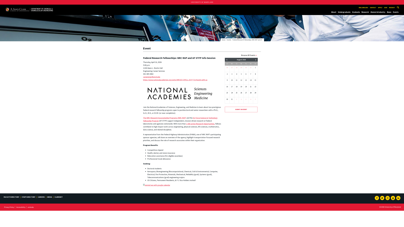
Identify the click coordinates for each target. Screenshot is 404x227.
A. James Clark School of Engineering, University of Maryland (29, 6)
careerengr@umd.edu (151, 77)
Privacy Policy (9, 207)
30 (246, 68)
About (333, 12)
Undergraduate (344, 12)
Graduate (356, 12)
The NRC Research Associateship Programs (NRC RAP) (164, 118)
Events (396, 12)
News (389, 12)
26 (227, 68)
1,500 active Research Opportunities (200, 124)
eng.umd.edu (363, 8)
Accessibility (20, 207)
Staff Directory (28, 197)
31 (251, 68)
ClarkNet (58, 197)
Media (49, 197)
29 (241, 68)
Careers (41, 197)
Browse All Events (248, 55)
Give (385, 8)
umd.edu (31, 207)
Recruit (392, 8)
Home (223, 40)
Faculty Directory (11, 197)
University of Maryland (202, 2)
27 (232, 68)
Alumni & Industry (378, 12)
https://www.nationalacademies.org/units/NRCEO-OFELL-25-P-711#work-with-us (175, 80)
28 (236, 68)
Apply (380, 8)
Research (365, 12)
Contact (373, 8)
